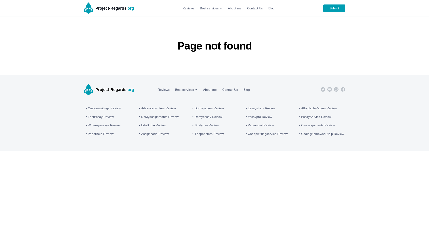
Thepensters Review (209, 134)
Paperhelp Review (101, 134)
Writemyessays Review (104, 125)
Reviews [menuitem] (188, 8)
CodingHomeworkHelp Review (322, 134)
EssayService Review (316, 117)
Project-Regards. (114, 8)
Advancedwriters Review (158, 108)
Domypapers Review (209, 108)
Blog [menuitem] (271, 8)
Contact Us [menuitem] (255, 8)
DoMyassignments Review (160, 117)
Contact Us (230, 89)
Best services (184, 89)
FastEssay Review (101, 117)
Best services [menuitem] (209, 8)
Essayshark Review (261, 108)
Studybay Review (207, 125)
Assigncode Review (155, 134)
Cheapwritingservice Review (268, 134)
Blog (247, 89)
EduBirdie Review (153, 125)
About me (210, 89)
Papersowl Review (261, 125)
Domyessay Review (208, 117)
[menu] (229, 8)
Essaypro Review (260, 117)
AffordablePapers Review (319, 108)
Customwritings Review (104, 108)
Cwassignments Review (318, 125)
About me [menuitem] (235, 8)
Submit (334, 8)
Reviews (164, 89)
